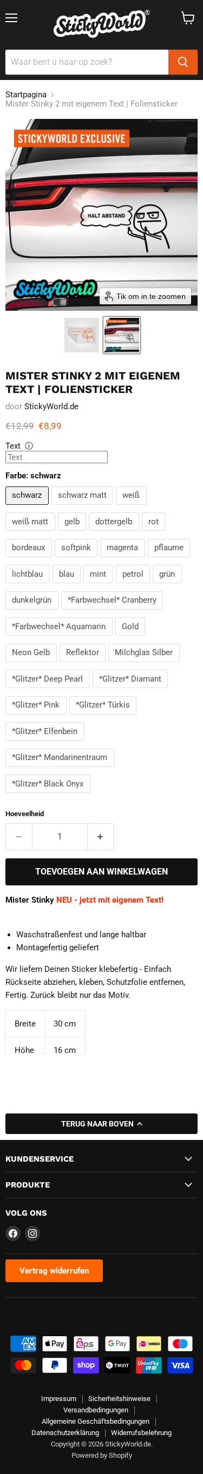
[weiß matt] (31, 533)
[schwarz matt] (83, 507)
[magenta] (124, 560)
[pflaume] (170, 560)
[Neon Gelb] (32, 665)
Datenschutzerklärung (65, 1433)
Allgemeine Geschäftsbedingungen (95, 1421)
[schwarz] (28, 507)
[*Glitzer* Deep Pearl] (49, 691)
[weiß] (132, 507)
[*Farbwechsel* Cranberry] (113, 612)
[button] (81, 335)
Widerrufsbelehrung (141, 1433)
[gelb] (73, 533)
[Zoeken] (183, 62)
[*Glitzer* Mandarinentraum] (61, 770)
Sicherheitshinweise (119, 1399)
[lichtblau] (29, 586)
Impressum (58, 1399)
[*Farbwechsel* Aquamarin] (60, 638)
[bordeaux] (30, 560)
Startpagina (26, 94)
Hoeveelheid (24, 814)
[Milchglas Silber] (145, 665)
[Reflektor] (84, 665)
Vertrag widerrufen (54, 1271)
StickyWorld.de (51, 406)
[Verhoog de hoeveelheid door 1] (101, 836)
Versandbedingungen (95, 1410)
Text (13, 446)
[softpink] (78, 560)
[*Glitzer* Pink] (37, 717)
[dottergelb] (115, 533)
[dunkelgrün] (33, 612)
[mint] (99, 586)
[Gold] (131, 638)
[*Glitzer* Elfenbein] (46, 743)
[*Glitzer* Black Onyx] (49, 796)
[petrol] (134, 586)
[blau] (68, 586)
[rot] (155, 533)
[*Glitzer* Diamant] (132, 691)
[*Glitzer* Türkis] (104, 717)
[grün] (169, 586)
